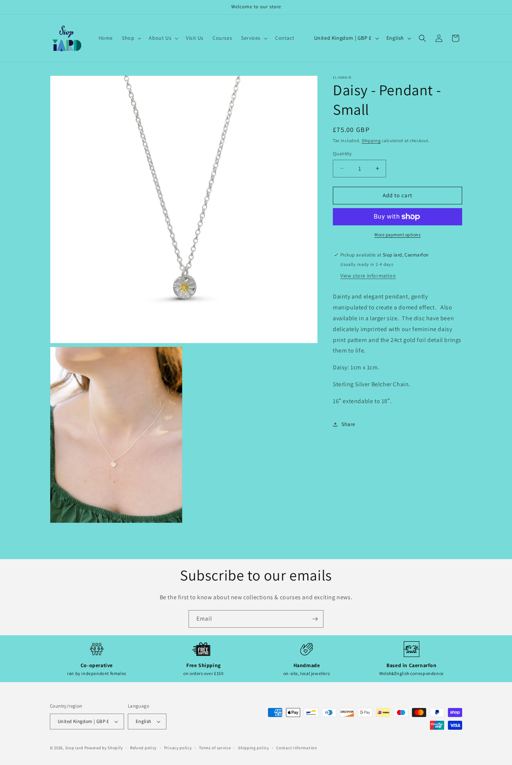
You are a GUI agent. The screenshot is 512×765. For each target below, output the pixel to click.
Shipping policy (253, 747)
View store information (368, 276)
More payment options (397, 234)
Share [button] (348, 424)
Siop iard (74, 747)
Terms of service (215, 747)
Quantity (342, 153)
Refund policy (143, 747)
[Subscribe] (315, 619)
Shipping (371, 140)
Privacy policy (178, 747)
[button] (130, 38)
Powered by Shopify (103, 747)
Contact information (296, 747)
